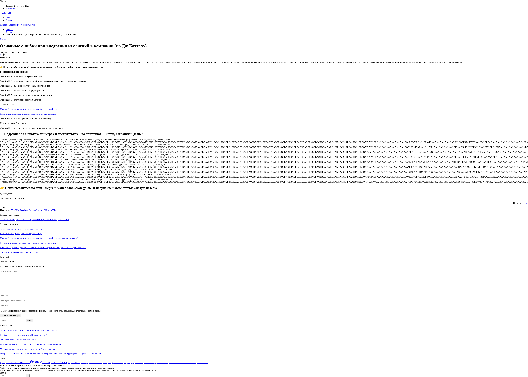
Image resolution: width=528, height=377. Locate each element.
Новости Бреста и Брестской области (17, 25)
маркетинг (98, 363)
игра (77, 362)
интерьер (92, 363)
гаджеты (72, 363)
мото (109, 363)
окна (121, 363)
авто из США (16, 362)
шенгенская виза (202, 363)
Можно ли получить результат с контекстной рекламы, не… (28, 349)
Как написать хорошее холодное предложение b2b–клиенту (28, 114)
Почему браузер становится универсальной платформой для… (29, 109)
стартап (171, 363)
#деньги (2, 363)
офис (132, 363)
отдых (127, 362)
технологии (188, 363)
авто (7, 363)
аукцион (27, 363)
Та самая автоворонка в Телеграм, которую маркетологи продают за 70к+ (34, 219)
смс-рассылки (163, 363)
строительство (179, 363)
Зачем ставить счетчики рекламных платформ (21, 229)
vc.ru (526, 203)
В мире (9, 20)
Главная (9, 18)
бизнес (36, 362)
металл (105, 363)
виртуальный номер (58, 362)
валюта (44, 363)
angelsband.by (6, 13)
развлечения (148, 363)
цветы (194, 363)
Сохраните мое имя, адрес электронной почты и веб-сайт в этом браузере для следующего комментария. (52, 311)
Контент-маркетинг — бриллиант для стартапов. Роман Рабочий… (31, 344)
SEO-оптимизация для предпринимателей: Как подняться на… (29, 330)
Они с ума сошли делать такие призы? (18, 339)
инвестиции (84, 363)
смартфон (155, 363)
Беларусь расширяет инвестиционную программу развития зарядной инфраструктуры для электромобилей (50, 354)
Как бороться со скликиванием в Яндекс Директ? (23, 335)
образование (116, 363)
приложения (139, 363)
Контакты (10, 8)
